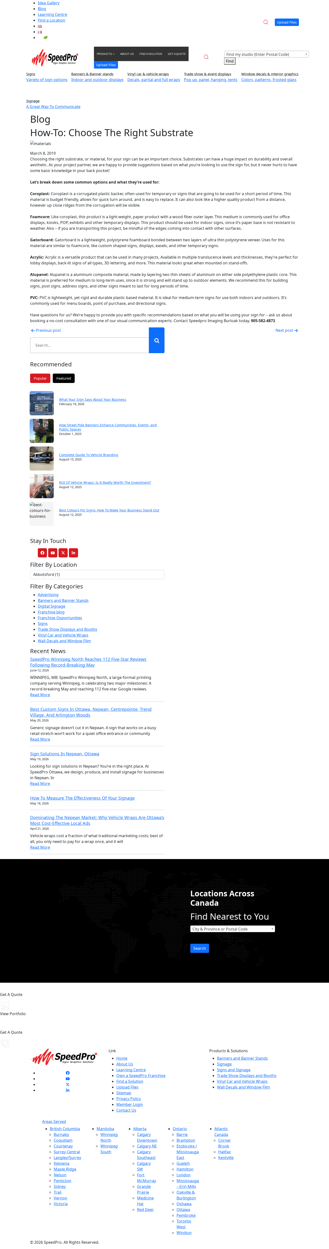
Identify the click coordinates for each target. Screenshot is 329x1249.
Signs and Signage (233, 1069)
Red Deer (145, 1209)
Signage (224, 1064)
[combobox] (266, 54)
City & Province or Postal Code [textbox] (220, 929)
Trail (57, 1192)
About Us (124, 1064)
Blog (42, 8)
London (184, 1175)
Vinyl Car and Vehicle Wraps (63, 635)
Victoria (61, 1203)
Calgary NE (147, 1146)
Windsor (184, 1232)
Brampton (186, 1140)
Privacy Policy (128, 1098)
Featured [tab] (63, 378)
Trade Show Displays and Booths (67, 629)
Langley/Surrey (67, 1157)
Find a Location (51, 20)
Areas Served (54, 1121)
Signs (43, 623)
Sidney (60, 1186)
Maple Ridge (65, 1169)
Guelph (183, 1163)
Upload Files (287, 22)
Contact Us (126, 1110)
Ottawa (183, 1209)
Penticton (62, 1180)
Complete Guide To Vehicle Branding (88, 454)
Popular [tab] (40, 378)
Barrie (182, 1134)
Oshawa (184, 1203)
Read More (40, 694)
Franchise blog (51, 612)
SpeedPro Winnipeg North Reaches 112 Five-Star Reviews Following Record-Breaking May (88, 662)
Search (199, 948)
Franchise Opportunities (60, 617)
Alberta (139, 1128)
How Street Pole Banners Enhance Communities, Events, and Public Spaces (108, 427)
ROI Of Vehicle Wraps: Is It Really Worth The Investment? (105, 482)
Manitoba (105, 1128)
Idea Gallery (48, 3)
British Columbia (65, 1128)
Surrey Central (67, 1151)
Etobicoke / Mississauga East (188, 1151)
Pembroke (186, 1215)
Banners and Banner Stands (63, 600)
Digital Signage (51, 606)
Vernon (60, 1198)
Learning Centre (52, 14)
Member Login (129, 1104)
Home (121, 1058)
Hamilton (185, 1169)
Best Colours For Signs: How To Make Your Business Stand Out (109, 510)
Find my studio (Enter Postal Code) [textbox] (257, 54)
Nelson (60, 1175)
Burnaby (61, 1134)
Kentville (226, 1157)
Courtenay (63, 1146)
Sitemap (123, 1093)
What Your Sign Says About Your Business (92, 399)
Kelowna (61, 1163)
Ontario (180, 1128)
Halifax (224, 1151)
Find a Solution (129, 1081)
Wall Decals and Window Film (64, 641)
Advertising (48, 594)
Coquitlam (63, 1140)
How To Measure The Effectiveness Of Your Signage (82, 798)
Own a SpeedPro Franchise (140, 1075)
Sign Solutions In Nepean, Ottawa (64, 754)
